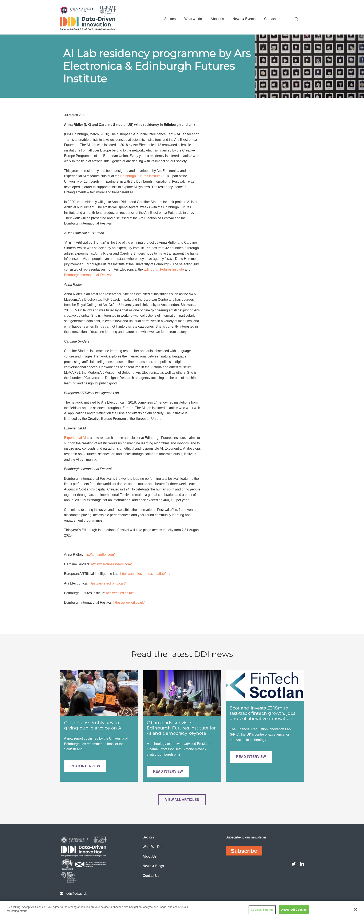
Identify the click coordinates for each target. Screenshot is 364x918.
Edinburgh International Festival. (88, 275)
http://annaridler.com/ (99, 554)
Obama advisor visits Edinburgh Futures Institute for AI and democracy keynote (181, 728)
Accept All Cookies (293, 909)
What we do (193, 19)
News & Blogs (153, 866)
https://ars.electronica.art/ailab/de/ (145, 573)
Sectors (170, 19)
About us (217, 19)
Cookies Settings (262, 909)
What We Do (152, 847)
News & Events (244, 19)
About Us (150, 856)
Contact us (272, 19)
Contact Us (151, 875)
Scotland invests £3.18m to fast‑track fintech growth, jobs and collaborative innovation (262, 713)
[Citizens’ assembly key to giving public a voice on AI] (99, 693)
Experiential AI (75, 438)
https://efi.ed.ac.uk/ (120, 593)
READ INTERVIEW (85, 766)
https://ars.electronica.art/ (107, 583)
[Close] (355, 909)
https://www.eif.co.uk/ (129, 602)
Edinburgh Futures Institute (140, 176)
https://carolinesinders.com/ (111, 564)
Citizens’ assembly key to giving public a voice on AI (93, 725)
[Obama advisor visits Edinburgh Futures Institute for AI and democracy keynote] (182, 693)
